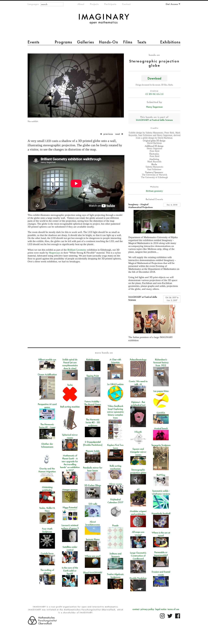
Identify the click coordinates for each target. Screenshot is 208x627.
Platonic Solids (93, 451)
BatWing (161, 474)
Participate (110, 4)
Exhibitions (170, 42)
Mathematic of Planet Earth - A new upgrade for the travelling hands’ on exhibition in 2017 (70, 463)
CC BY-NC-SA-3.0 (154, 94)
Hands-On (108, 42)
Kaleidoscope (92, 359)
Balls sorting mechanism (115, 467)
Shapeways (54, 252)
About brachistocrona (92, 523)
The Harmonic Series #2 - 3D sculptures (92, 422)
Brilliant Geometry (76, 249)
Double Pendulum (138, 578)
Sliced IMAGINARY (92, 572)
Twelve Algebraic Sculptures (115, 576)
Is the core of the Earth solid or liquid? (70, 570)
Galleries (85, 42)
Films (127, 42)
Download (154, 78)
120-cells (92, 503)
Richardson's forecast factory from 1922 (161, 362)
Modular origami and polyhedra (138, 513)
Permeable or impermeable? (161, 554)
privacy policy (147, 609)
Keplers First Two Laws (115, 446)
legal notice (160, 609)
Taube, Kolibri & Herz (47, 509)
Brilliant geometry (154, 191)
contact (135, 609)
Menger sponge (70, 489)
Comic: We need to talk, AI (138, 383)
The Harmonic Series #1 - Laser (47, 426)
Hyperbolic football (161, 513)
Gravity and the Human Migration (47, 470)
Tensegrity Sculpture (160, 445)
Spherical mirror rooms (70, 436)
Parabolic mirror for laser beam (92, 469)
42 (138, 489)
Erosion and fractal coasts (161, 573)
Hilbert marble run (47, 359)
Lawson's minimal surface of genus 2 (70, 527)
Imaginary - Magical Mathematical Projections (140, 206)
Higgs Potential (70, 507)
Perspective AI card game (47, 406)
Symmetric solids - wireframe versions (161, 492)
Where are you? (93, 556)
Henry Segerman (154, 106)
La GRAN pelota (115, 384)
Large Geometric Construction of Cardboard (138, 555)
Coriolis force (47, 553)
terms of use (173, 609)
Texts (141, 42)
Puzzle (115, 525)
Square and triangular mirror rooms (138, 451)
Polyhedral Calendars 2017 (115, 501)
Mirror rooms (115, 483)
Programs (63, 42)
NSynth (138, 431)
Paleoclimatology (138, 359)
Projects (94, 4)
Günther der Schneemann (47, 445)
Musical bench (161, 428)
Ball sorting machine (70, 406)
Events (33, 42)
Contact (126, 4)
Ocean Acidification (47, 374)
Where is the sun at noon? (161, 534)
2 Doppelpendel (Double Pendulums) (92, 443)
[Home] (104, 20)
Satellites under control (70, 548)
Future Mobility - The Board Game (92, 403)
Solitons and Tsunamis (115, 555)
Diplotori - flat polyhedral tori (138, 403)
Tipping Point (92, 375)
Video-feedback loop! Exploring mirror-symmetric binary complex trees (115, 412)
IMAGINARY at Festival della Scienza (154, 119)
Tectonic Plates (92, 539)
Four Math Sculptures (47, 530)
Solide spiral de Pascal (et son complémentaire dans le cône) (70, 364)
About (81, 4)
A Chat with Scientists (115, 361)
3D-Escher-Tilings (92, 485)
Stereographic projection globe (138, 471)
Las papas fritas (161, 391)
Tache (70, 384)
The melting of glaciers (47, 571)
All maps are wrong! (138, 533)
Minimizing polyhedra (47, 488)
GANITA (161, 412)
